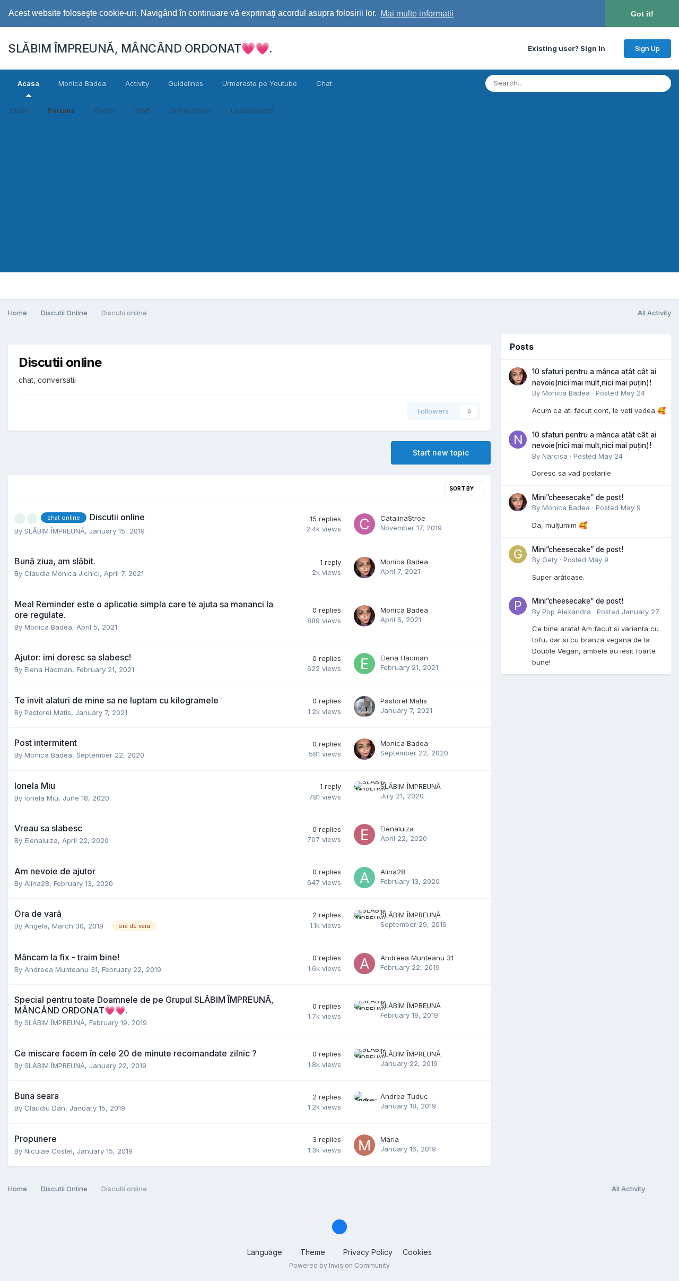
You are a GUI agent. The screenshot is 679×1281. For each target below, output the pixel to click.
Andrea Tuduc (404, 1096)
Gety (550, 559)
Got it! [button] (642, 14)
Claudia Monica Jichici (62, 573)
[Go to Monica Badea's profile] (364, 567)
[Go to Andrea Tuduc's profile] (364, 1102)
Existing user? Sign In (568, 48)
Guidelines (185, 83)
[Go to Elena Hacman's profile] (364, 663)
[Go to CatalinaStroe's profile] (364, 524)
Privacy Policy (368, 1252)
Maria (389, 1139)
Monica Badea (82, 83)
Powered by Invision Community (339, 1265)
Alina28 (36, 883)
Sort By (462, 488)
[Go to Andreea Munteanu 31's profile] (364, 963)
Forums (61, 110)
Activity (137, 83)
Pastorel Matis (47, 712)
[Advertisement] (339, 198)
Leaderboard (252, 110)
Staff (142, 110)
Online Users (190, 110)
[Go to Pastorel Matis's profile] (364, 706)
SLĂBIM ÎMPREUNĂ (54, 531)
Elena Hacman (48, 669)
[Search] (660, 83)
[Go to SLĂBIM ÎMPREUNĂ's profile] (364, 792)
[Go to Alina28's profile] (364, 877)
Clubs (19, 110)
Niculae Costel (48, 1151)
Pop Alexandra (566, 611)
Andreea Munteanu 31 (61, 969)
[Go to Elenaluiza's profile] (364, 834)
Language (265, 1252)
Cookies (417, 1252)
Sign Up (647, 48)
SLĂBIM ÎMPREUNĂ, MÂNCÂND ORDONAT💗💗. (140, 48)
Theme (313, 1252)
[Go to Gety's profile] (518, 554)
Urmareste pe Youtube (259, 83)
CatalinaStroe (402, 518)
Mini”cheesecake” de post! (577, 497)
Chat (324, 83)
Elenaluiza (41, 840)
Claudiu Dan (44, 1108)
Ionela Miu (41, 798)
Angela (36, 926)
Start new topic (441, 452)
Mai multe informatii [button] (417, 13)
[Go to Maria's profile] (364, 1145)
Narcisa (555, 456)
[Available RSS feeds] (660, 1189)
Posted (620, 393)
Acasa (28, 83)
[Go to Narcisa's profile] (518, 440)
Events (105, 110)
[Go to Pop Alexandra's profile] (518, 606)
